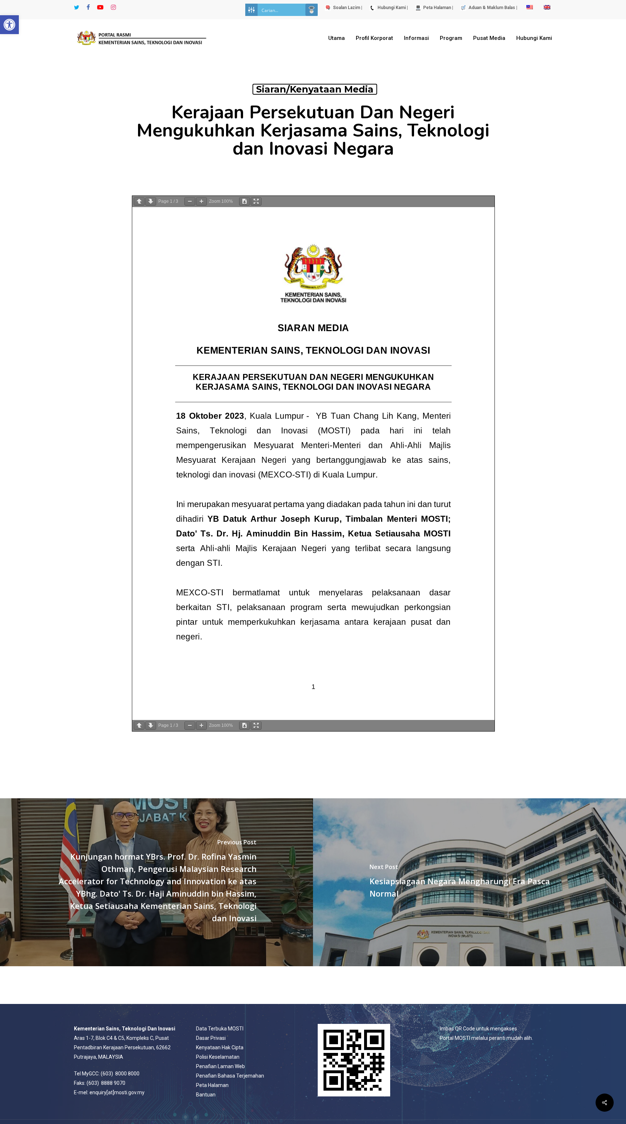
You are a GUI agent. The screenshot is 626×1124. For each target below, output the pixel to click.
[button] (9, 24)
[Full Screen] (256, 201)
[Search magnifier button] (311, 10)
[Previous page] (139, 201)
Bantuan (206, 1095)
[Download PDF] (244, 201)
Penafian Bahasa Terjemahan (230, 1076)
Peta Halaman (212, 1085)
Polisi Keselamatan (217, 1057)
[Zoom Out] (189, 201)
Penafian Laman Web (220, 1066)
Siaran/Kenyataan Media (314, 89)
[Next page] (150, 201)
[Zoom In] (201, 201)
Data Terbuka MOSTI (219, 1029)
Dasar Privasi (211, 1038)
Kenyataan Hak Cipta (219, 1047)
